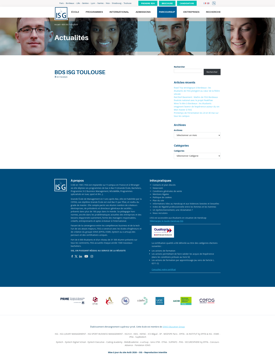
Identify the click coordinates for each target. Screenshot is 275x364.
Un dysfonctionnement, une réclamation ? (173, 210)
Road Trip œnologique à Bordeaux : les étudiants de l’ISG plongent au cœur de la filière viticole (197, 90)
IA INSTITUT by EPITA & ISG (199, 334)
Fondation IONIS (142, 345)
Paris (61, 3)
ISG (56, 334)
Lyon (93, 3)
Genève (85, 3)
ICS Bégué (153, 334)
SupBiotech (140, 337)
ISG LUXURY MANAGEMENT (73, 334)
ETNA (164, 342)
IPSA (131, 337)
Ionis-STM (155, 342)
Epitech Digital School (75, 342)
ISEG (135, 334)
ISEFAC (143, 334)
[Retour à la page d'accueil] (61, 13)
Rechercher (214, 3)
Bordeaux (70, 3)
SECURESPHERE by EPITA (196, 342)
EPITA (181, 334)
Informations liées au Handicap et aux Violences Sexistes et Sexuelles (186, 203)
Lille (78, 3)
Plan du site (158, 200)
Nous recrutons (160, 213)
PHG (181, 342)
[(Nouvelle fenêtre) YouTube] (86, 256)
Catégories (179, 150)
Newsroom (158, 188)
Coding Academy (114, 342)
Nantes (100, 3)
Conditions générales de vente (167, 191)
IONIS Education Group (174, 326)
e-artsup (144, 342)
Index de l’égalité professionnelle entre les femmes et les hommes (184, 206)
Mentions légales (161, 194)
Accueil (57, 24)
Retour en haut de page (263, 355)
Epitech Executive (96, 342)
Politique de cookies (162, 197)
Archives (178, 130)
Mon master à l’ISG (183, 109)
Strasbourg (116, 3)
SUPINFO (173, 342)
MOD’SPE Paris (170, 334)
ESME (216, 334)
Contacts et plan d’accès (164, 185)
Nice (108, 3)
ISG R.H (128, 334)
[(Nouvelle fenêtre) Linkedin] (81, 256)
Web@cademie (131, 342)
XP (160, 334)
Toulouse (127, 3)
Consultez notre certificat (164, 269)
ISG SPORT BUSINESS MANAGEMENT (105, 334)
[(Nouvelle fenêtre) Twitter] (76, 256)
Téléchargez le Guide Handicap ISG (166, 221)
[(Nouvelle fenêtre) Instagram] (92, 256)
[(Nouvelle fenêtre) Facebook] (72, 256)
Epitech (59, 342)
